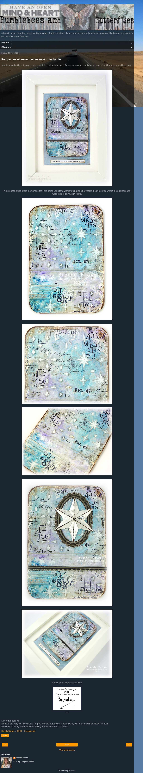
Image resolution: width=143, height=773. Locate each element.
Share (5, 735)
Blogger (72, 771)
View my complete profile (23, 761)
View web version (67, 750)
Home (67, 745)
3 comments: (30, 731)
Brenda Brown (22, 758)
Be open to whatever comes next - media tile (31, 59)
